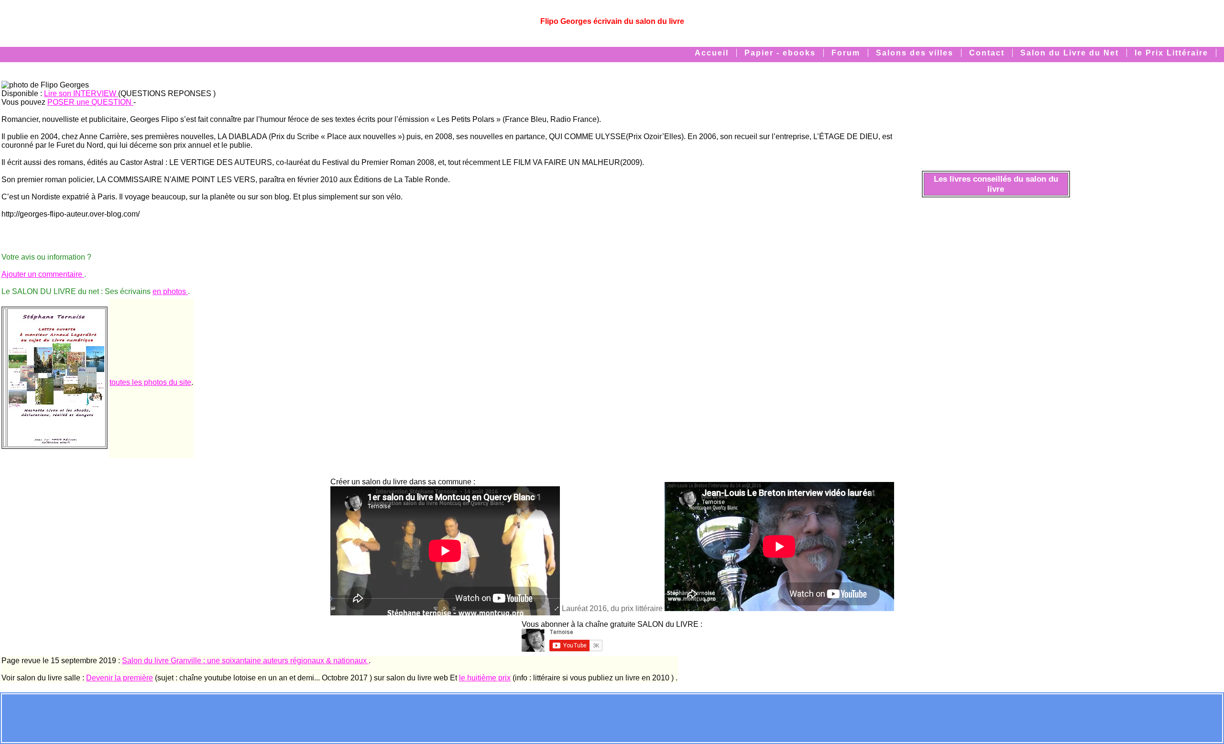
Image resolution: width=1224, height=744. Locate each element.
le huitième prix (485, 678)
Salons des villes (914, 53)
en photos (170, 291)
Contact (987, 53)
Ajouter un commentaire (42, 274)
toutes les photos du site (150, 382)
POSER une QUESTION (90, 102)
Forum (845, 53)
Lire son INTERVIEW (81, 93)
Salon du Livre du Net (1069, 53)
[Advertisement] (612, 717)
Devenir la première (119, 678)
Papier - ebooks (780, 53)
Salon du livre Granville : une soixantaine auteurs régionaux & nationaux (245, 660)
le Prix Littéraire (1171, 53)
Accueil (712, 53)
